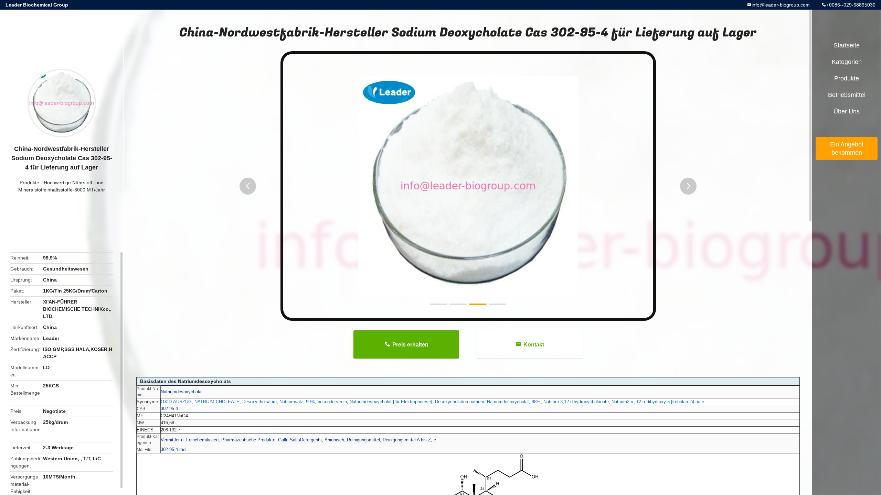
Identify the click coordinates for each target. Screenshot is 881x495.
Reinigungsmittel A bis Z (407, 439)
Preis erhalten (410, 345)
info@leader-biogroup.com (781, 5)
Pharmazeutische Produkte (248, 439)
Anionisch (334, 439)
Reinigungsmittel (363, 439)
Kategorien (847, 61)
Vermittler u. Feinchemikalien (190, 439)
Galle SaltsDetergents (300, 439)
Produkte (29, 182)
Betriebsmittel (847, 94)
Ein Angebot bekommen (846, 148)
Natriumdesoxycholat (182, 391)
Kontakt (533, 345)
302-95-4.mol (174, 449)
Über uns (847, 111)
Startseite (847, 45)
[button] (248, 186)
